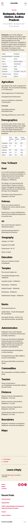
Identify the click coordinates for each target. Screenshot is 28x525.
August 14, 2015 (20, 24)
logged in (12, 475)
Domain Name (6, 499)
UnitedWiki (14, 3)
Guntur (3, 512)
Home (3, 484)
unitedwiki (9, 24)
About (3, 486)
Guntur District (6, 515)
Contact (4, 488)
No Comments (15, 26)
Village (14, 10)
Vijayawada (5, 502)
